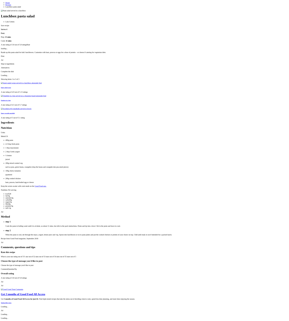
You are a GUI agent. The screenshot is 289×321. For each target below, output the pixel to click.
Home (7, 3)
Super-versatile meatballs (8, 113)
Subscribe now (6, 303)
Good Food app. (40, 186)
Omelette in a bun (6, 100)
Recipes (8, 5)
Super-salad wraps (6, 87)
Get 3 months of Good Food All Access (23, 294)
